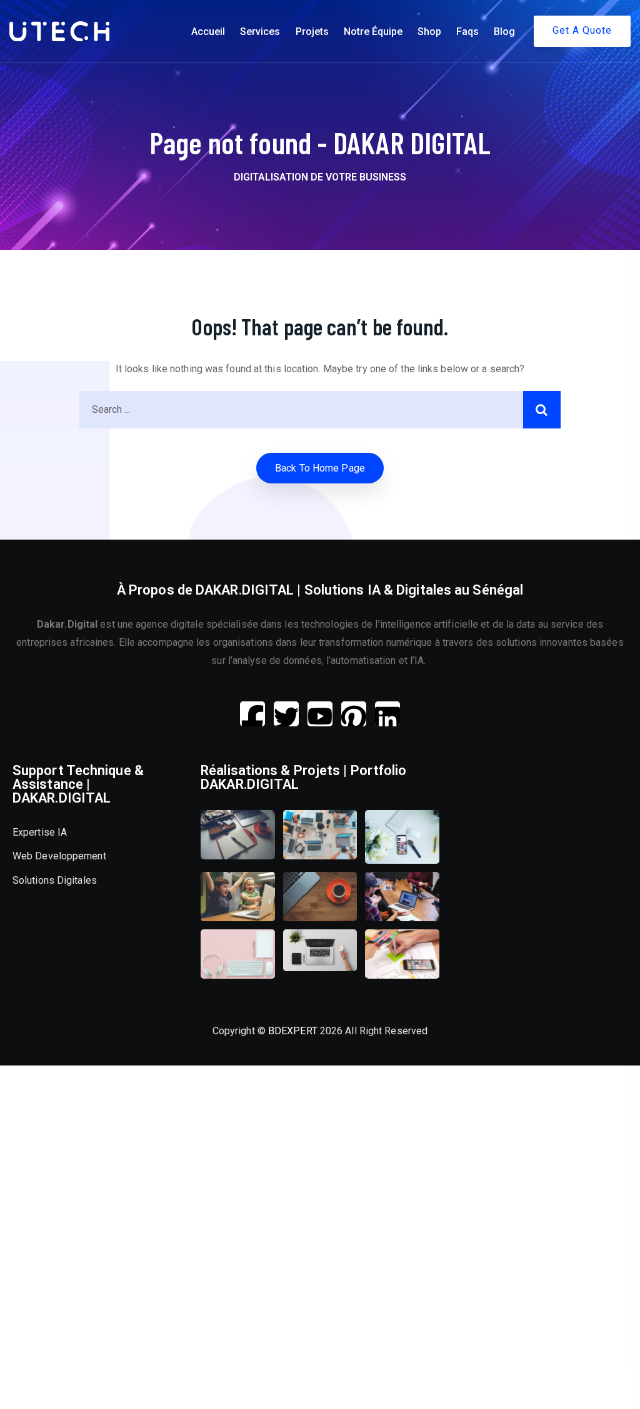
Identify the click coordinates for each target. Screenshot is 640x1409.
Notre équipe (373, 31)
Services (260, 31)
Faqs (467, 31)
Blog (504, 31)
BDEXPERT (293, 1031)
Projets (312, 31)
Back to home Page (320, 468)
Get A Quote (582, 30)
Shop (429, 31)
